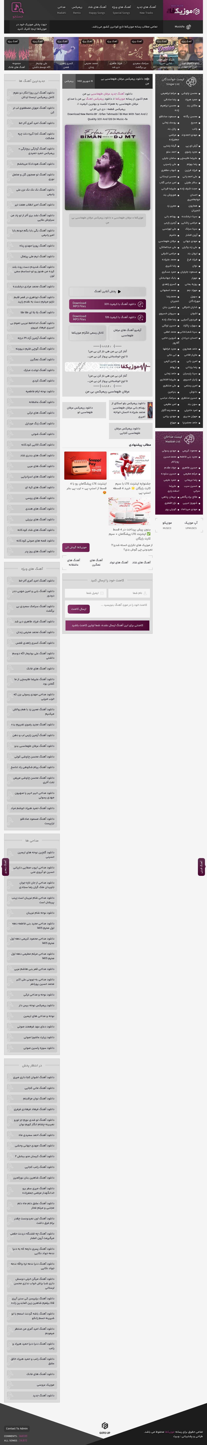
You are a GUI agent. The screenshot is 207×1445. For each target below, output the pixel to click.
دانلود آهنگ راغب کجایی (39, 1167)
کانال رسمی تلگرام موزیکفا (88, 333)
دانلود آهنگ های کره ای (39, 487)
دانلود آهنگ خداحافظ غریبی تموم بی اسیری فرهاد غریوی (32, 325)
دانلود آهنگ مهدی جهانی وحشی (34, 1146)
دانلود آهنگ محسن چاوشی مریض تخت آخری (33, 780)
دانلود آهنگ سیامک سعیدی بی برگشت (35, 608)
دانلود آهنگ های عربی (40, 466)
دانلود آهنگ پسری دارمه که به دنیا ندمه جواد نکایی (33, 1251)
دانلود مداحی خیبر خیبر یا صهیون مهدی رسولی (34, 795)
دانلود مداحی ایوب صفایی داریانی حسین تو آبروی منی (33, 870)
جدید (114, 94)
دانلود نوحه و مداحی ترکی (38, 995)
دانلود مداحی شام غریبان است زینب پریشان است (33, 900)
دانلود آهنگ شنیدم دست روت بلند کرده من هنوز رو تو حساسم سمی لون (33, 271)
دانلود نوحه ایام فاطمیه (40, 391)
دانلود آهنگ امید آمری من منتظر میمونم (34, 1331)
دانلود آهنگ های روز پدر (39, 551)
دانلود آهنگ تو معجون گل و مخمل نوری (33, 177)
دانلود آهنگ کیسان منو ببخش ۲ (34, 1156)
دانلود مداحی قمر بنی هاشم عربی (34, 969)
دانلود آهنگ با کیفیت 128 (120, 317)
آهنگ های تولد (119, 562)
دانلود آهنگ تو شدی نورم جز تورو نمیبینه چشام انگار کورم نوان (34, 1122)
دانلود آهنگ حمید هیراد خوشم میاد (32, 808)
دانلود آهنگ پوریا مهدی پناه (36, 246)
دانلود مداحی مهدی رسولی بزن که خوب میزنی (34, 696)
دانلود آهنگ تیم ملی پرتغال (37, 256)
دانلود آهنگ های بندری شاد (37, 455)
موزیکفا (183, 10)
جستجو (18, 16)
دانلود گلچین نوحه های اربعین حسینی (36, 854)
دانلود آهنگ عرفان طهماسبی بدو (34, 746)
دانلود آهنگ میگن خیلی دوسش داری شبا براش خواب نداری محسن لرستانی (34, 1283)
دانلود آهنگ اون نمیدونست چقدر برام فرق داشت (34, 1220)
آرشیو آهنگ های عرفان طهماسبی (127, 333)
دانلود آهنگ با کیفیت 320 (120, 304)
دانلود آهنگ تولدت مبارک (39, 370)
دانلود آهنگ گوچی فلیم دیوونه (35, 349)
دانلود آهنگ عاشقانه (41, 402)
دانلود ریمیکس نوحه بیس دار (36, 1005)
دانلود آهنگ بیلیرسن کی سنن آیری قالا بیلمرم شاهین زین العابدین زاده (32, 1300)
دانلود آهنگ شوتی (42, 434)
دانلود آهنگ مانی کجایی (39, 1088)
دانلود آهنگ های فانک (40, 669)
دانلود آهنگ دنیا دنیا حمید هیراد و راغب (33, 1346)
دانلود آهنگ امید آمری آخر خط (36, 123)
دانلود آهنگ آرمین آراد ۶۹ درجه (36, 338)
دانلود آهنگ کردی (43, 381)
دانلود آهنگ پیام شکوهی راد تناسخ (32, 767)
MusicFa (179, 27)
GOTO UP (104, 1433)
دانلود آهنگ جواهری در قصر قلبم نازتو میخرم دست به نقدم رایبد (34, 299)
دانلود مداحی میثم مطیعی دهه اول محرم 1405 (32, 956)
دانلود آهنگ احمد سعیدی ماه (36, 1135)
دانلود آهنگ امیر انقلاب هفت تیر (34, 205)
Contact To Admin (17, 1429)
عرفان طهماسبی (100, 94)
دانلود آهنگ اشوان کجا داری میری (33, 1077)
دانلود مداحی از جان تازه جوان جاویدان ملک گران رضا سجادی (36, 885)
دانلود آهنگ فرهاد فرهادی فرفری (34, 1109)
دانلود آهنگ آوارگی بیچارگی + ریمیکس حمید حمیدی (36, 151)
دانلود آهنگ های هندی (39, 509)
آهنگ (120, 94)
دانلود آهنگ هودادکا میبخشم (35, 164)
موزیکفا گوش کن (76, 547)
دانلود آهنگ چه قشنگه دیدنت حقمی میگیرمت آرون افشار (32, 1236)
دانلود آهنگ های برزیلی (39, 519)
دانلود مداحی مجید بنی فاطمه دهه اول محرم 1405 (33, 926)
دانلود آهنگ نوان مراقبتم (38, 1098)
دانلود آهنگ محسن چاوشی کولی (34, 757)
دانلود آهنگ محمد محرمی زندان (35, 632)
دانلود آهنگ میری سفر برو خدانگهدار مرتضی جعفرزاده (38, 1190)
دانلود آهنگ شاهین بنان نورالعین (33, 1178)
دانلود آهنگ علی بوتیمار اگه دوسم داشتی (33, 655)
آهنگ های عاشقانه (73, 562)
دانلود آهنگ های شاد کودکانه (35, 530)
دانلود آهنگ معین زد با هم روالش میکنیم (33, 711)
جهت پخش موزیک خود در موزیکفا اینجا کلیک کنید (31, 26)
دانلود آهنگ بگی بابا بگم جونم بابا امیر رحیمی (33, 233)
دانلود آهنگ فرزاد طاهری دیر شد (34, 621)
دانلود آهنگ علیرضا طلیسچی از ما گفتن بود (34, 681)
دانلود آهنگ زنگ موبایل (39, 423)
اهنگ (89, 99)
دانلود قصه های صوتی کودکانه (35, 541)
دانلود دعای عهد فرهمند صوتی (35, 1027)
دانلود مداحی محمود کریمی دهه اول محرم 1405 (32, 941)
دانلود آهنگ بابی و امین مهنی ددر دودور (33, 593)
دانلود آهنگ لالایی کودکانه (37, 445)
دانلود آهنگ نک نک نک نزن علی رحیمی (35, 192)
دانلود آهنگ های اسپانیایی (37, 477)
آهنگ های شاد (141, 562)
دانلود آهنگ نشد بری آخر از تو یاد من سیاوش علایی (32, 217)
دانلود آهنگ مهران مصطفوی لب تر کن (33, 110)
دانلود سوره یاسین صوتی (38, 1048)
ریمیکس (68, 81)
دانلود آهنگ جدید (43, 1395)
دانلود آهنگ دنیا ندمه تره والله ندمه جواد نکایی (32, 1266)
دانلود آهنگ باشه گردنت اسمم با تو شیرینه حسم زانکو (32, 1316)
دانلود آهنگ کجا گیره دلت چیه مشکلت (36, 136)
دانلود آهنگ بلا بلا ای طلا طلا (37, 312)
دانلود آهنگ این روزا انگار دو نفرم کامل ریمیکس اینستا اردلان (33, 95)
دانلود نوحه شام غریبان (40, 913)
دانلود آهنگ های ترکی (40, 413)
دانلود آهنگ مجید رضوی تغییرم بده (32, 724)
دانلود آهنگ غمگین (42, 359)
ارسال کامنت (78, 609)
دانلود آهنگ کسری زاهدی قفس (35, 643)
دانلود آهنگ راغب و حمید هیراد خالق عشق (32, 1361)
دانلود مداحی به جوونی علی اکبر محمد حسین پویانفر (35, 981)
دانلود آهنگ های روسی (39, 498)
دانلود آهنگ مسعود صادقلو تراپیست (37, 821)
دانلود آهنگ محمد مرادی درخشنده (33, 286)
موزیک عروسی (45, 1385)
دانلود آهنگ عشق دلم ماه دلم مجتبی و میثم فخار (35, 1205)
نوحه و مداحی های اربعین (38, 1016)
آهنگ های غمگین (96, 562)
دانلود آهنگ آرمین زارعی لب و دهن (33, 735)
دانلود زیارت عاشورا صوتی (39, 1037)
